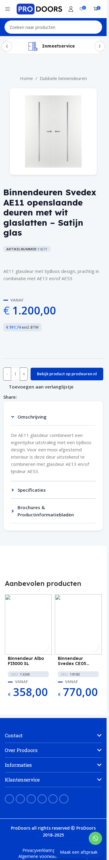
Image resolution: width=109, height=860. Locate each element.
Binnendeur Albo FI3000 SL (26, 661)
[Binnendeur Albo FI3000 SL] (28, 624)
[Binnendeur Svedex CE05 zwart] (78, 624)
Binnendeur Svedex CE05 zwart (72, 661)
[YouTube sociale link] (31, 798)
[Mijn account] (71, 9)
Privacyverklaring (38, 850)
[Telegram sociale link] (49, 397)
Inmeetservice (58, 46)
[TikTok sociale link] (63, 798)
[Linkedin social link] (35, 397)
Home (26, 78)
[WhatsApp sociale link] (42, 397)
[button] (53, 735)
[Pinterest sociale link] (27, 397)
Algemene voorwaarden (41, 856)
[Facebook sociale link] (20, 397)
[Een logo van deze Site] (39, 8)
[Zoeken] (95, 27)
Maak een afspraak (78, 852)
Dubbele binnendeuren (63, 78)
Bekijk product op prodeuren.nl (67, 373)
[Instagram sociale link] (20, 798)
